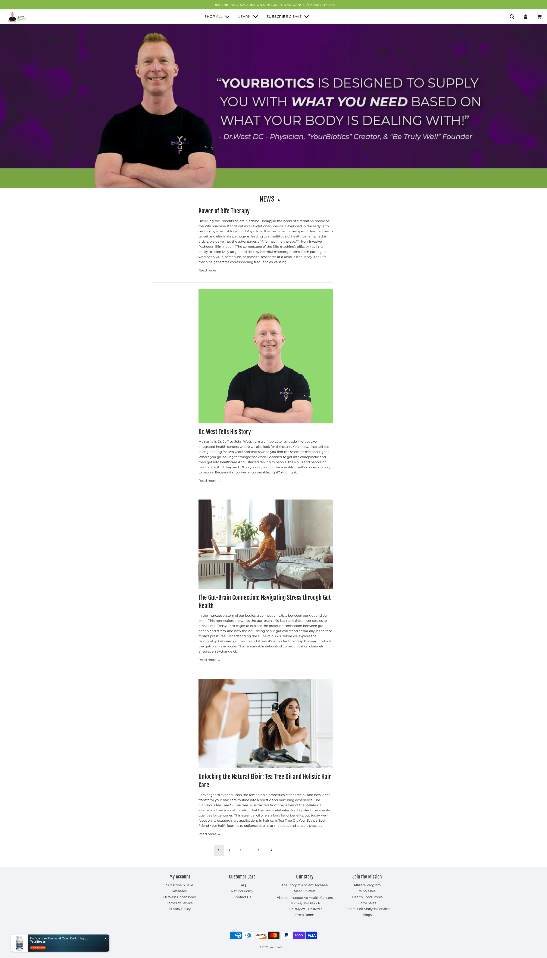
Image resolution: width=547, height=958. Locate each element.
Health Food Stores (367, 897)
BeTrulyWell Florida (306, 903)
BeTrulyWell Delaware (305, 909)
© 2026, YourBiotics (271, 947)
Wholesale (367, 891)
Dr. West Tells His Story (225, 432)
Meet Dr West (305, 891)
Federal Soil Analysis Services (367, 909)
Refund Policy (242, 891)
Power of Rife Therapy (224, 211)
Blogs (367, 915)
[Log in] (525, 16)
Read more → (209, 270)
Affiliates (180, 891)
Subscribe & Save (179, 885)
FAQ (242, 885)
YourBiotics (38, 941)
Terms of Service (180, 903)
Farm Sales (367, 903)
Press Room (304, 915)
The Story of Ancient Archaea (305, 885)
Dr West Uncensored (179, 897)
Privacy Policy (180, 909)
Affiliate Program (367, 885)
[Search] (512, 16)
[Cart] (539, 16)
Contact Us (242, 897)
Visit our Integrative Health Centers (305, 898)
